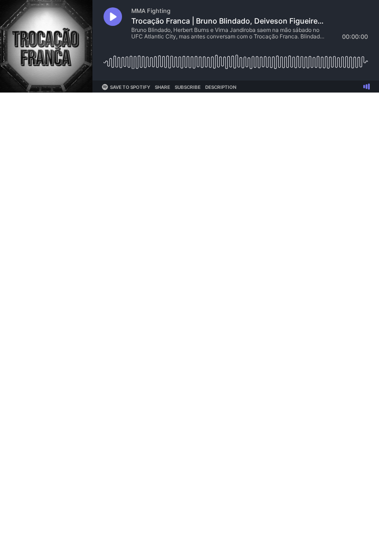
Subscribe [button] (188, 87)
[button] (113, 16)
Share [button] (162, 87)
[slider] (236, 58)
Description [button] (220, 87)
